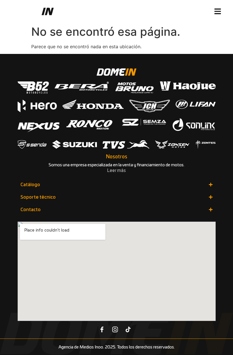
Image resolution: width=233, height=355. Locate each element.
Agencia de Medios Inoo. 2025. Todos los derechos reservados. (117, 347)
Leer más (116, 171)
